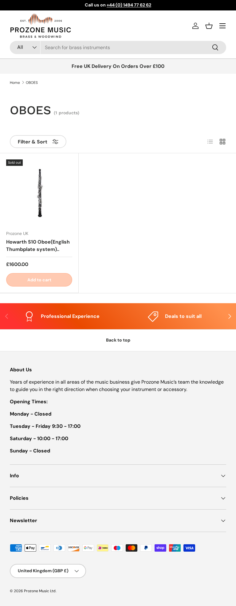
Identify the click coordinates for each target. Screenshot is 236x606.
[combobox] (118, 47)
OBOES (32, 82)
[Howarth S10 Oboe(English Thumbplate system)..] (39, 192)
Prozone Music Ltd (40, 590)
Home (15, 82)
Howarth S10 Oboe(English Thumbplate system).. (38, 245)
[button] (209, 26)
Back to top (118, 340)
